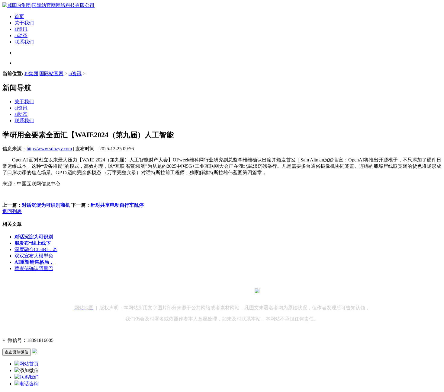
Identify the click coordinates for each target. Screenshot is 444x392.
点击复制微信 (16, 352)
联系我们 (24, 41)
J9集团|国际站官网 (43, 73)
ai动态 (20, 35)
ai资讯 (20, 29)
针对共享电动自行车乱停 (117, 205)
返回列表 (12, 211)
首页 (19, 16)
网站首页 (29, 363)
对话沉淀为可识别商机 (46, 205)
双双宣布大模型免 (33, 255)
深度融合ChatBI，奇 (35, 249)
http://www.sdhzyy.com (49, 148)
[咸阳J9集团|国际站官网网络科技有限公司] (48, 5)
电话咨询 (29, 383)
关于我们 (24, 22)
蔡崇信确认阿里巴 (33, 268)
